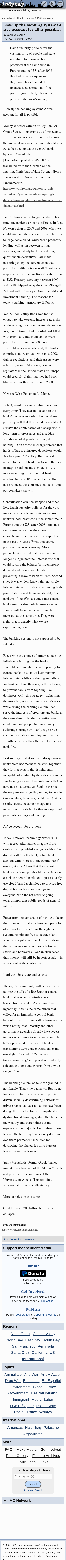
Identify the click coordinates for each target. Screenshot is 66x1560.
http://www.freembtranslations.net (20, 1229)
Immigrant (21, 1399)
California (39, 1352)
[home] (31, 4)
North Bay (14, 1340)
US (52, 1352)
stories (23, 1314)
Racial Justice (25, 1412)
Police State (46, 1406)
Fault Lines (27, 1462)
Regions (10, 1326)
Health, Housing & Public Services (35, 18)
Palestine (51, 1427)
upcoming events (46, 1314)
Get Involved (50, 1449)
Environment (20, 1387)
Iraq (38, 1427)
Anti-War (31, 1374)
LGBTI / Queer (22, 1406)
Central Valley (44, 1334)
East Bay (32, 1340)
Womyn (45, 1412)
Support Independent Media (27, 1248)
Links (44, 1462)
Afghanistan (33, 1434)
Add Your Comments (19, 1239)
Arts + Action (51, 1374)
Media (36, 1399)
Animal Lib (13, 1374)
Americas (15, 1427)
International (8, 18)
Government (18, 1393)
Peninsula (46, 1346)
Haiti (28, 1427)
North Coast (20, 1334)
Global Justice (44, 1387)
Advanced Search (33, 1490)
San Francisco (23, 1346)
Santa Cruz (20, 1352)
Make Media (26, 1449)
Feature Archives (46, 1456)
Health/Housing (44, 1393)
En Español (51, 1381)
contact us (47, 1300)
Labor (48, 1399)
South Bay (51, 1340)
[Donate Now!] (33, 1273)
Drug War (13, 1381)
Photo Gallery (17, 1456)
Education (31, 1381)
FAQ (8, 1449)
